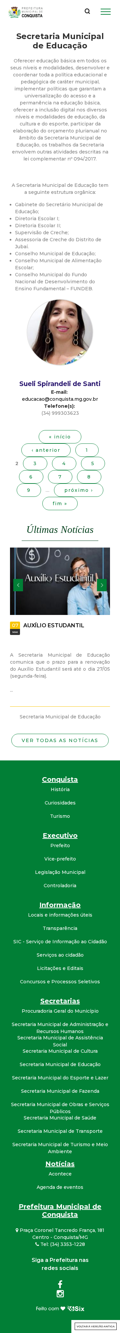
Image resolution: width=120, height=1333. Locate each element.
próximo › (78, 490)
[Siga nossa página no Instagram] (60, 1295)
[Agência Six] (60, 1308)
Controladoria (60, 886)
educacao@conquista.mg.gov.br (60, 399)
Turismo (60, 816)
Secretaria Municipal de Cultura (60, 1051)
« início (60, 437)
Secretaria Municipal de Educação (60, 1064)
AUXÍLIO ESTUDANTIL (53, 625)
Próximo (102, 585)
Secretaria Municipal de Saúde (60, 1118)
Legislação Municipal (60, 872)
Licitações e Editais (60, 968)
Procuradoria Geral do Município (60, 1011)
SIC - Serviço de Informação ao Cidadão (60, 942)
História (60, 789)
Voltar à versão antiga (96, 1326)
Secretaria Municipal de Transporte (60, 1131)
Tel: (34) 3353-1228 (62, 1244)
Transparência (60, 928)
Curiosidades (60, 803)
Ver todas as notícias (60, 740)
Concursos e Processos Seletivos (60, 982)
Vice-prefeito (60, 859)
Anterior (18, 585)
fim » (60, 504)
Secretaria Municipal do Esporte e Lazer (60, 1078)
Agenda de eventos (60, 1187)
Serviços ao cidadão (60, 955)
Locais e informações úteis (60, 915)
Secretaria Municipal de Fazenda (60, 1091)
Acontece (60, 1174)
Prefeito (60, 846)
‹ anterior (46, 450)
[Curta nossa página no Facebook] (60, 1286)
